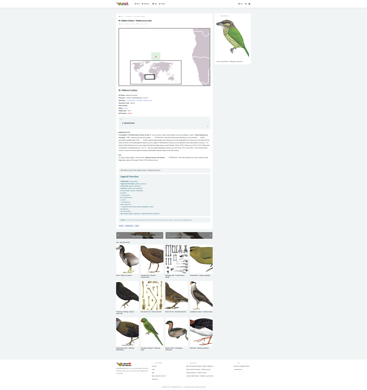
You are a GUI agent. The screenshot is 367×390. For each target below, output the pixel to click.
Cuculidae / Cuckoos (139, 16)
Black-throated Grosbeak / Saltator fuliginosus (200, 366)
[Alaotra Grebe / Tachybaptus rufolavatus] (176, 331)
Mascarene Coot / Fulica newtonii (151, 312)
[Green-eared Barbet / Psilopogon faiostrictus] (232, 39)
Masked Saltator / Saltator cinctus (196, 372)
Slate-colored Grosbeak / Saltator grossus (198, 369)
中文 (241, 3)
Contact (163, 3)
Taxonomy (155, 379)
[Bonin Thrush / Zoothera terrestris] (176, 295)
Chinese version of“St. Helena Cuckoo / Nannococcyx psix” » (142, 170)
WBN (122, 23)
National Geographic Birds (241, 366)
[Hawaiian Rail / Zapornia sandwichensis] (152, 259)
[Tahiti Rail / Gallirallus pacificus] (201, 331)
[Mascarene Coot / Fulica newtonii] (152, 295)
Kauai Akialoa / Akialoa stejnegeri (200, 275)
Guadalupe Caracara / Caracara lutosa (201, 312)
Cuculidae (139, 100)
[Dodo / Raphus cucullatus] (127, 259)
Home (138, 3)
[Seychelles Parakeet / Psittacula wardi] (152, 331)
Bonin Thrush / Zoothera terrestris (175, 312)
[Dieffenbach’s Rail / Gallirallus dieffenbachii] (127, 331)
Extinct (121, 226)
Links (153, 369)
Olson (126, 108)
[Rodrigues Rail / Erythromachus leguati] (176, 259)
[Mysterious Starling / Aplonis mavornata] (127, 295)
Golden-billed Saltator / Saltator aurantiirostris (200, 376)
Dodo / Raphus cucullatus (124, 275)
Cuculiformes (128, 16)
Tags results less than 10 (159, 376)
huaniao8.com (238, 369)
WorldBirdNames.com (176, 387)
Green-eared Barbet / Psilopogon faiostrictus (229, 61)
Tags (155, 3)
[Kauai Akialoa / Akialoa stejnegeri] (201, 259)
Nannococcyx (148, 100)
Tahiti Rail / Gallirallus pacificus (199, 348)
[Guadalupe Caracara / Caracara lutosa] (201, 295)
